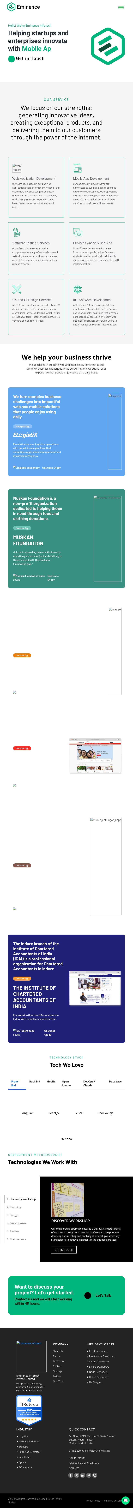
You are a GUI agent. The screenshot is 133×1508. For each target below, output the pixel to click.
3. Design (12, 1215)
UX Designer (95, 1382)
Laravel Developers (99, 1366)
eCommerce (25, 1467)
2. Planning (14, 1207)
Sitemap (57, 1371)
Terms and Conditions (113, 1500)
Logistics (23, 1436)
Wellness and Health (29, 1441)
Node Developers (98, 1371)
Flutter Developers (98, 1377)
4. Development (17, 1223)
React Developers (98, 1351)
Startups (23, 1446)
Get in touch (64, 1250)
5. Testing (13, 1231)
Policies (57, 1376)
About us (58, 1351)
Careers (57, 1356)
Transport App (22, 426)
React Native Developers (102, 1356)
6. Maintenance (16, 1239)
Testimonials (59, 1361)
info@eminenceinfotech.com (84, 1463)
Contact (57, 1366)
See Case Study (51, 467)
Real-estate (25, 1457)
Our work (58, 1381)
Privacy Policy (93, 1500)
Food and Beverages (30, 1451)
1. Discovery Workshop (21, 1199)
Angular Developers (99, 1361)
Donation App (22, 528)
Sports (22, 1462)
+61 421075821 (77, 1458)
